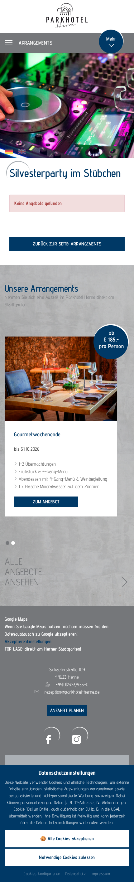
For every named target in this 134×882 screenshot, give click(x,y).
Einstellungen (39, 641)
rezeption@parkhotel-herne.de (72, 692)
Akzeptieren (16, 641)
